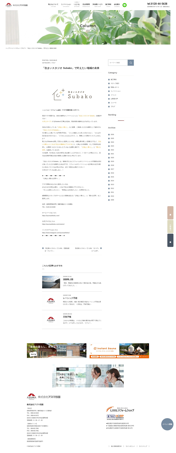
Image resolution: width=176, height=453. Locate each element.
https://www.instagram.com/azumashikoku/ (56, 232)
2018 (112, 165)
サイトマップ (143, 446)
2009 (112, 200)
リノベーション (66, 5)
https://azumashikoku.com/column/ (53, 224)
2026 (112, 134)
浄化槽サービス (98, 5)
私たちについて (53, 5)
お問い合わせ (170, 226)
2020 (112, 157)
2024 (112, 142)
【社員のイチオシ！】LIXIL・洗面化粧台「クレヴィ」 (57, 249)
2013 (112, 184)
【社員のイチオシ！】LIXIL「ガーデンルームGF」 (86, 249)
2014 (112, 180)
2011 (112, 192)
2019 (112, 161)
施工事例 (108, 5)
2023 (112, 146)
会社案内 (117, 5)
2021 (112, 154)
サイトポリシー (130, 446)
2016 (112, 173)
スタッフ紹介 (115, 83)
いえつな (77, 5)
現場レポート (115, 87)
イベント (113, 95)
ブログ (113, 106)
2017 (112, 169)
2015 (112, 177)
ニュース (113, 102)
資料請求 (170, 212)
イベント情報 (167, 424)
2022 (112, 150)
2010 (112, 196)
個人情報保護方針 (116, 446)
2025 (112, 138)
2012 (112, 188)
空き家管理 (86, 5)
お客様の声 (114, 99)
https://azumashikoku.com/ (50, 215)
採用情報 (170, 240)
